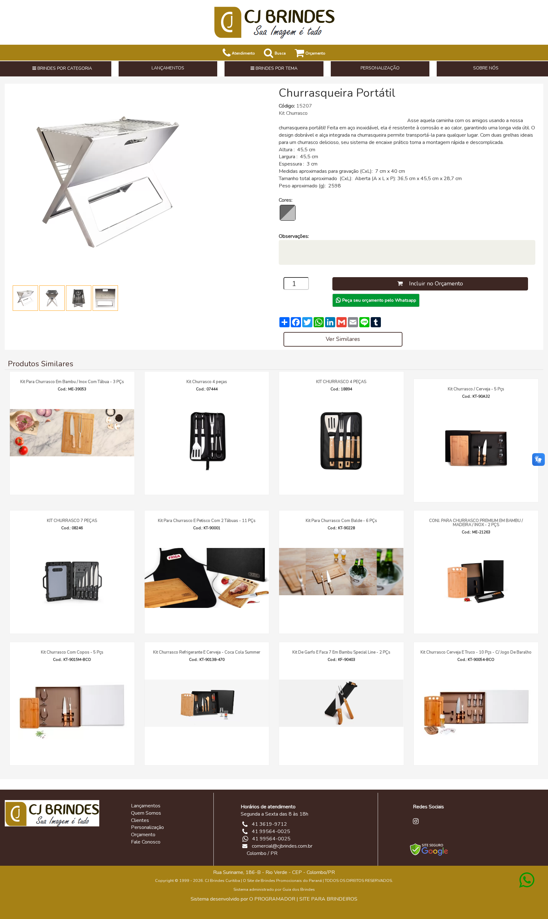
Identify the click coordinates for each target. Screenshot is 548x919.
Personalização (147, 827)
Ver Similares (343, 339)
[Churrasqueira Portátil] (108, 181)
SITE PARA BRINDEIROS (328, 899)
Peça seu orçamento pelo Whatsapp (378, 300)
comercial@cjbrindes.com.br (282, 846)
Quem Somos (146, 813)
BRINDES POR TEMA (275, 68)
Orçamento (143, 834)
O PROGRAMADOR (272, 899)
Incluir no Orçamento (433, 283)
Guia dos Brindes (299, 889)
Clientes (140, 820)
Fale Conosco (145, 841)
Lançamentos (145, 805)
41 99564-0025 (271, 838)
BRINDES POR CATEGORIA (64, 68)
